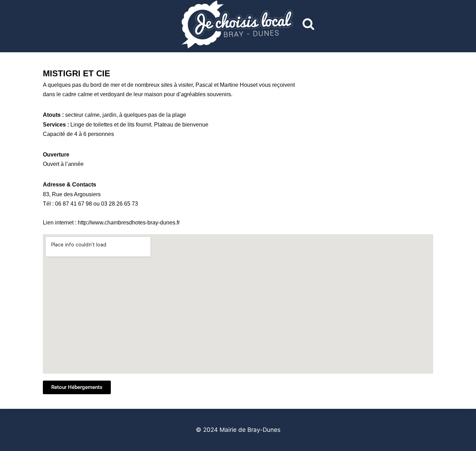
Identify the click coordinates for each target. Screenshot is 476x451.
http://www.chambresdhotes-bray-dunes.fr (129, 223)
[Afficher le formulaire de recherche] (308, 24)
